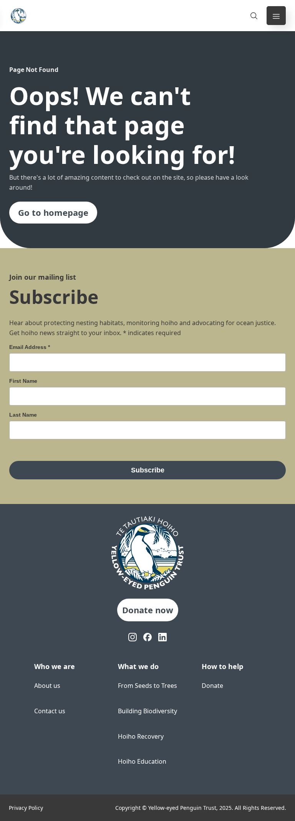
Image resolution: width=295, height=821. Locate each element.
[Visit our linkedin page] (162, 637)
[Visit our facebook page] (147, 637)
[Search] (253, 15)
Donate (212, 685)
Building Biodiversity (147, 711)
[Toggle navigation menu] (276, 15)
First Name (23, 381)
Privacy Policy (26, 807)
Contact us (49, 711)
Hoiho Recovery (141, 736)
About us (47, 685)
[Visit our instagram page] (132, 637)
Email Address (29, 347)
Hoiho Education (142, 761)
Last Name (23, 415)
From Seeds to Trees (147, 685)
